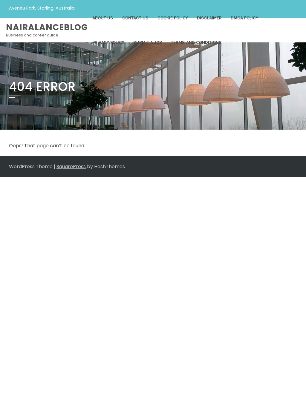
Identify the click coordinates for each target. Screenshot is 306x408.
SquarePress (71, 166)
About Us (102, 18)
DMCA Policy (244, 18)
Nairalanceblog (47, 27)
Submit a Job (147, 42)
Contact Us (135, 18)
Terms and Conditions (196, 42)
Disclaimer (209, 18)
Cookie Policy (172, 18)
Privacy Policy (108, 42)
